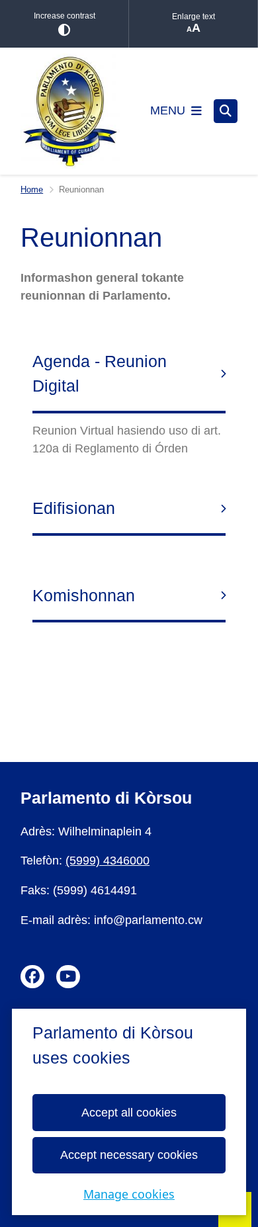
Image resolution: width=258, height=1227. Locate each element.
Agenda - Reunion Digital (99, 374)
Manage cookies (129, 1194)
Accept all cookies (129, 1112)
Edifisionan (73, 508)
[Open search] (225, 111)
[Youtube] (68, 977)
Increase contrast (64, 16)
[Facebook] (32, 977)
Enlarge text (193, 16)
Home (32, 189)
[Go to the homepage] (70, 111)
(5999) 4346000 (107, 860)
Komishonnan (83, 595)
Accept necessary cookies (129, 1155)
